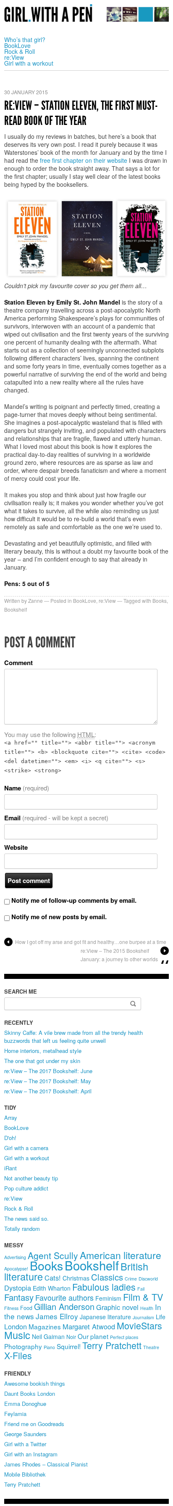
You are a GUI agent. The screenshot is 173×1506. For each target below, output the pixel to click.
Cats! (53, 1278)
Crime (131, 1278)
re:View (14, 57)
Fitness (11, 1308)
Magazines (45, 1326)
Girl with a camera (26, 1148)
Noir (71, 1337)
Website (16, 847)
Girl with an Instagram (31, 1454)
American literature (120, 1255)
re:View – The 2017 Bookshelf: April (48, 1091)
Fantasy (19, 1297)
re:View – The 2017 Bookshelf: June (48, 1071)
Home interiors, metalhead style (42, 1051)
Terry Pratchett (112, 1345)
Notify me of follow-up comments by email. (73, 900)
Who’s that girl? (24, 39)
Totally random (22, 1229)
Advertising (15, 1257)
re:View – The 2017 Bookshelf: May (47, 1081)
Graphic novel (117, 1307)
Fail (140, 1289)
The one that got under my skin (42, 1061)
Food (26, 1308)
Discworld (148, 1278)
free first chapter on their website (83, 160)
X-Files (18, 1355)
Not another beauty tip (31, 1178)
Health (146, 1308)
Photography (23, 1346)
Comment (18, 663)
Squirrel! (69, 1346)
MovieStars (139, 1325)
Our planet (93, 1336)
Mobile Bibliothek (25, 1474)
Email (56, 818)
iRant (10, 1168)
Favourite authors (64, 1297)
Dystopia (17, 1288)
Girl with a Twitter (25, 1444)
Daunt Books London (29, 1393)
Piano (49, 1347)
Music (17, 1335)
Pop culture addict (26, 1188)
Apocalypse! (16, 1268)
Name (26, 788)
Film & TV (143, 1296)
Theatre (151, 1347)
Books (159, 600)
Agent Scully (53, 1255)
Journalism (143, 1317)
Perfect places (124, 1337)
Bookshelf (15, 609)
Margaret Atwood (89, 1326)
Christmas (76, 1278)
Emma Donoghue (25, 1404)
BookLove (17, 45)
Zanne (35, 600)
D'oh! (10, 1138)
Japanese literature (105, 1316)
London (15, 1326)
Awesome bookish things (34, 1383)
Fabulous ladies (104, 1286)
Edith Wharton (52, 1288)
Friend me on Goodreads (34, 1424)
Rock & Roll (19, 51)
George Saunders (25, 1434)
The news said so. (26, 1218)
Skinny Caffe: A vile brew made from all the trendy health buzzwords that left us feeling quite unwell (73, 1037)
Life (160, 1316)
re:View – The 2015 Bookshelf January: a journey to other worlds (119, 954)
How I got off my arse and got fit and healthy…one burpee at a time (90, 941)
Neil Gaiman (48, 1336)
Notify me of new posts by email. (59, 916)
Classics (107, 1277)
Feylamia (15, 1414)
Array (10, 1118)
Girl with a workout (28, 63)
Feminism (108, 1298)
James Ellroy (57, 1316)
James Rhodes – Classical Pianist (46, 1464)
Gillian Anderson (64, 1306)
